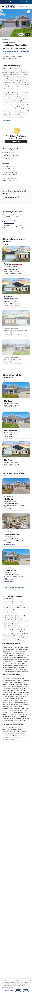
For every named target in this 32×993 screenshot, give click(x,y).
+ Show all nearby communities (13, 587)
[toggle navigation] (3, 6)
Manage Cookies (9, 990)
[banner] (16, 2)
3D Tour (21, 34)
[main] (16, 501)
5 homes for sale (9, 581)
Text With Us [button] (22, 226)
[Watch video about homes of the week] (16, 130)
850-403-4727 (6, 226)
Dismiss (26, 990)
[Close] (30, 980)
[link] (16, 23)
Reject (18, 990)
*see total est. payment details (12, 267)
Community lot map (11, 197)
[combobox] (23, 6)
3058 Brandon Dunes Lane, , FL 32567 (17, 52)
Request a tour (9, 222)
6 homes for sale (9, 544)
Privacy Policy (10, 987)
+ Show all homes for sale (11, 369)
